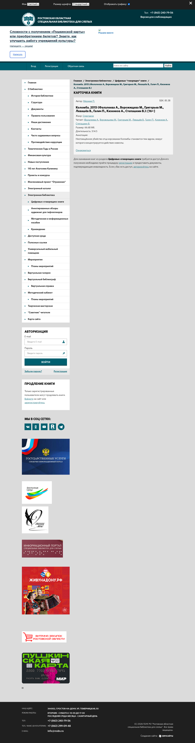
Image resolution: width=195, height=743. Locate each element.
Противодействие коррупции (46, 142)
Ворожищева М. (108, 120)
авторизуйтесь (141, 167)
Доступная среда (37, 236)
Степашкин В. (83, 124)
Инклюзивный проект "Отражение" (47, 182)
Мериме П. (89, 101)
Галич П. (149, 120)
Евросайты (167, 736)
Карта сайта (34, 319)
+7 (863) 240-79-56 (161, 12)
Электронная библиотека (41, 195)
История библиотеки (42, 96)
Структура (36, 102)
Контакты (36, 129)
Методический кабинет (40, 293)
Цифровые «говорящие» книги (47, 202)
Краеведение (38, 229)
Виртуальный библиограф (42, 279)
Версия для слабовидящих (156, 17)
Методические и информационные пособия (49, 221)
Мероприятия (35, 259)
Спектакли (88, 116)
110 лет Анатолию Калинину (43, 169)
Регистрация (51, 66)
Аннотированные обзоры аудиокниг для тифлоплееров (46, 210)
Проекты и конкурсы (39, 175)
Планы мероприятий (42, 266)
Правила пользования (43, 116)
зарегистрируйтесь (35, 403)
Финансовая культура (39, 155)
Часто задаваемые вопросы (45, 135)
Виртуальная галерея (39, 273)
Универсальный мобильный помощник (43, 251)
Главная (32, 83)
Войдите (29, 399)
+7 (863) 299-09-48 (59, 726)
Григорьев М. (124, 120)
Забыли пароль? (33, 371)
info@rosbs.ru (56, 731)
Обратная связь (76, 66)
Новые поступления (38, 162)
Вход (33, 66)
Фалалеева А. (91, 120)
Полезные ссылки (37, 242)
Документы (37, 109)
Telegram (61, 425)
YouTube (44, 425)
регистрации (125, 163)
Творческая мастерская (40, 306)
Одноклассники (35, 425)
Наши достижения (41, 122)
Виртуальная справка (42, 286)
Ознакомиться (83, 150)
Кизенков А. (161, 120)
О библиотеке (35, 89)
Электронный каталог (39, 188)
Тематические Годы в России (43, 149)
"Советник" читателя (39, 312)
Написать (17, 54)
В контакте (28, 427)
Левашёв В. (138, 120)
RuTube (52, 425)
